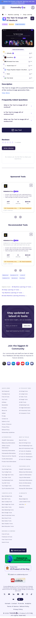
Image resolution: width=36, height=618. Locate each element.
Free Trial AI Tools (7, 539)
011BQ (30, 613)
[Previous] (15, 217)
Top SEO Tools (6, 483)
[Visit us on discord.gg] (8, 363)
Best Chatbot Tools (7, 523)
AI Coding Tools (23, 394)
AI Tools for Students (25, 451)
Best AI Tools (22, 440)
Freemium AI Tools (7, 536)
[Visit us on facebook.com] (27, 363)
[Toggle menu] (3, 7)
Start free (25, 1)
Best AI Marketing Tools (25, 445)
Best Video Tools (6, 507)
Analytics (21, 507)
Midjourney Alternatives (8, 443)
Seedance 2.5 (14, 275)
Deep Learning (27, 14)
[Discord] (9, 594)
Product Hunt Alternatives (9, 461)
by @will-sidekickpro (8, 210)
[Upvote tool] (31, 185)
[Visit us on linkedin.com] (13, 363)
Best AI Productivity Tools (26, 448)
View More (6, 93)
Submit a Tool (6, 421)
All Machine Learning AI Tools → (22, 287)
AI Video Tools (23, 396)
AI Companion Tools (24, 413)
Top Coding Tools (6, 472)
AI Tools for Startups (25, 459)
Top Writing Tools (6, 469)
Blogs (20, 496)
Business (11, 24)
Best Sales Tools (6, 521)
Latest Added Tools (24, 501)
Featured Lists (24, 466)
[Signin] (33, 7)
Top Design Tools (6, 485)
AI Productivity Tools (24, 410)
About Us (4, 410)
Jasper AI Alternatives (25, 474)
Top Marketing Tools (7, 480)
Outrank (7, 603)
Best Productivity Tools (8, 515)
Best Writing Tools (7, 496)
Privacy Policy (5, 427)
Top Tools (4, 399)
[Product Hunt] (18, 568)
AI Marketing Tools (24, 405)
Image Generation (20, 24)
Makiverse (5, 275)
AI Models (4, 24)
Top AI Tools (6, 466)
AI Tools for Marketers (25, 454)
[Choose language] (20, 599)
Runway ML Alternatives (25, 488)
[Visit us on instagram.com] (18, 363)
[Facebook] (22, 594)
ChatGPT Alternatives (8, 440)
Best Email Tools (6, 518)
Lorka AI (22, 275)
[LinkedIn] (13, 594)
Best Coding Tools (7, 501)
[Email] (18, 594)
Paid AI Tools (5, 542)
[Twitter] (4, 594)
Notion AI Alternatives (25, 483)
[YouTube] (13, 599)
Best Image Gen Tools (8, 504)
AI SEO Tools (22, 402)
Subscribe (27, 325)
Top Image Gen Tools (7, 474)
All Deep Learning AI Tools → (11, 289)
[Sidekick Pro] (5, 186)
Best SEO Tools (6, 499)
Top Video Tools (6, 477)
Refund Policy (5, 429)
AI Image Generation (24, 407)
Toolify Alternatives (7, 458)
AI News (4, 402)
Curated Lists (7, 493)
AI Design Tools (23, 399)
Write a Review (8, 148)
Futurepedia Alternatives (9, 453)
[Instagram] (27, 594)
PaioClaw (22, 278)
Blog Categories (23, 499)
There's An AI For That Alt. (9, 456)
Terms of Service (6, 424)
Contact (14, 603)
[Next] (20, 217)
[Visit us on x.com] (4, 363)
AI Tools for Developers (25, 456)
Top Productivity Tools (8, 488)
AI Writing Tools (23, 391)
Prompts (4, 407)
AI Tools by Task (25, 388)
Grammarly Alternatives (8, 450)
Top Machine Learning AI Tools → (13, 292)
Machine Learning (13, 14)
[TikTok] (31, 594)
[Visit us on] (32, 363)
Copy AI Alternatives (24, 477)
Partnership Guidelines (8, 432)
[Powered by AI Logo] (18, 8)
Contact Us (5, 418)
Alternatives (6, 437)
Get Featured (5, 391)
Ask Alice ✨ (22, 504)
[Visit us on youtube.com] (22, 363)
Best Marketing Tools (8, 510)
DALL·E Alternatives (24, 485)
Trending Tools (6, 394)
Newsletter (5, 405)
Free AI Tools (5, 396)
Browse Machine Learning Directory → (14, 295)
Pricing (3, 416)
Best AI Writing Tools (25, 443)
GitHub (4, 413)
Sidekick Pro (6, 278)
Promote (21, 603)
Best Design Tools (7, 512)
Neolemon (14, 278)
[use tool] (32, 18)
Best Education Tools (8, 526)
